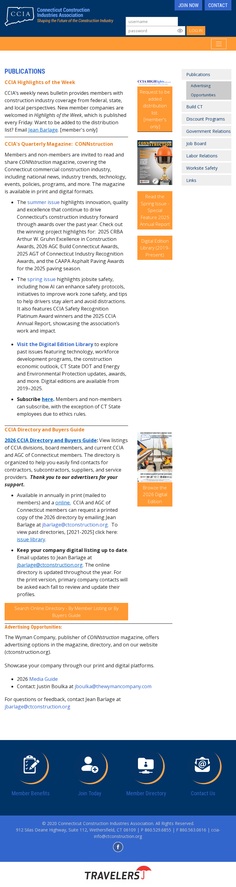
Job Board (196, 143)
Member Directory (146, 793)
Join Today (89, 793)
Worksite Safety (202, 168)
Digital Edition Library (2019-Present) (155, 248)
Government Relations (208, 131)
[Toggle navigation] (218, 44)
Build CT (194, 107)
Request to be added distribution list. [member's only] (155, 109)
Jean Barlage (43, 129)
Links (191, 180)
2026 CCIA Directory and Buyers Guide (51, 440)
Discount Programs (205, 119)
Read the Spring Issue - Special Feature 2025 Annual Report (155, 210)
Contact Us (203, 793)
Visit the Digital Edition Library (55, 344)
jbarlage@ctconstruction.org (50, 564)
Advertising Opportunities (203, 90)
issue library (31, 539)
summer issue (44, 202)
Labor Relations (202, 156)
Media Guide (43, 679)
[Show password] (180, 30)
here (47, 399)
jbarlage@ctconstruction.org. (75, 524)
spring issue (41, 279)
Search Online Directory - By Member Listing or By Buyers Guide (66, 611)
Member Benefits (31, 793)
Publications (198, 74)
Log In (196, 30)
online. (63, 502)
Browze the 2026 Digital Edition (155, 494)
